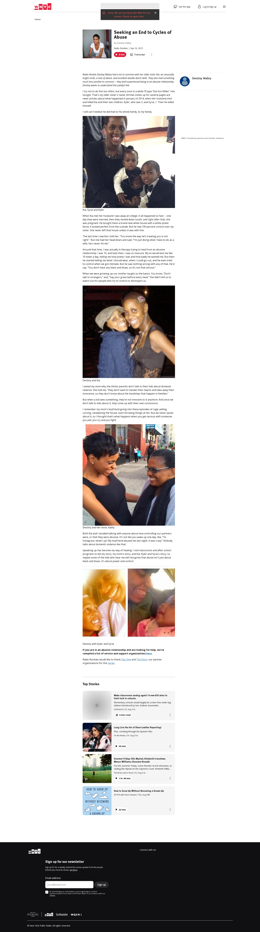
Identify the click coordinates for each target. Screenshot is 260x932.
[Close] (155, 7)
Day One (126, 659)
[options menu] (151, 54)
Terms (52, 895)
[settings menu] (224, 6)
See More (73, 870)
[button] (129, 705)
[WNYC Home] (42, 6)
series (111, 663)
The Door (141, 659)
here (149, 653)
